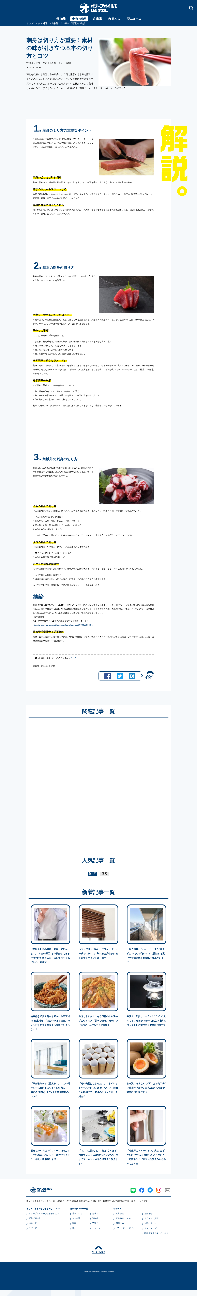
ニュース (96, 1228)
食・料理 (76, 1218)
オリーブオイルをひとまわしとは (44, 1213)
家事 (74, 1223)
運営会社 (120, 1213)
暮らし (75, 1228)
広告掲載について (124, 1218)
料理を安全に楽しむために (156, 1233)
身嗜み (95, 1213)
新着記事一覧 (35, 1218)
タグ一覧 (33, 1228)
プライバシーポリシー (126, 1228)
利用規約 (120, 1223)
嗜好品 (95, 1218)
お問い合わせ (150, 1223)
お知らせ (148, 1213)
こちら (74, 658)
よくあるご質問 (151, 1218)
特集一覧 (33, 1223)
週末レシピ (77, 1213)
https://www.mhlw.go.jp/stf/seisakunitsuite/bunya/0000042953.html (63, 625)
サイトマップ (150, 1228)
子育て (95, 1223)
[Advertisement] (70, 783)
